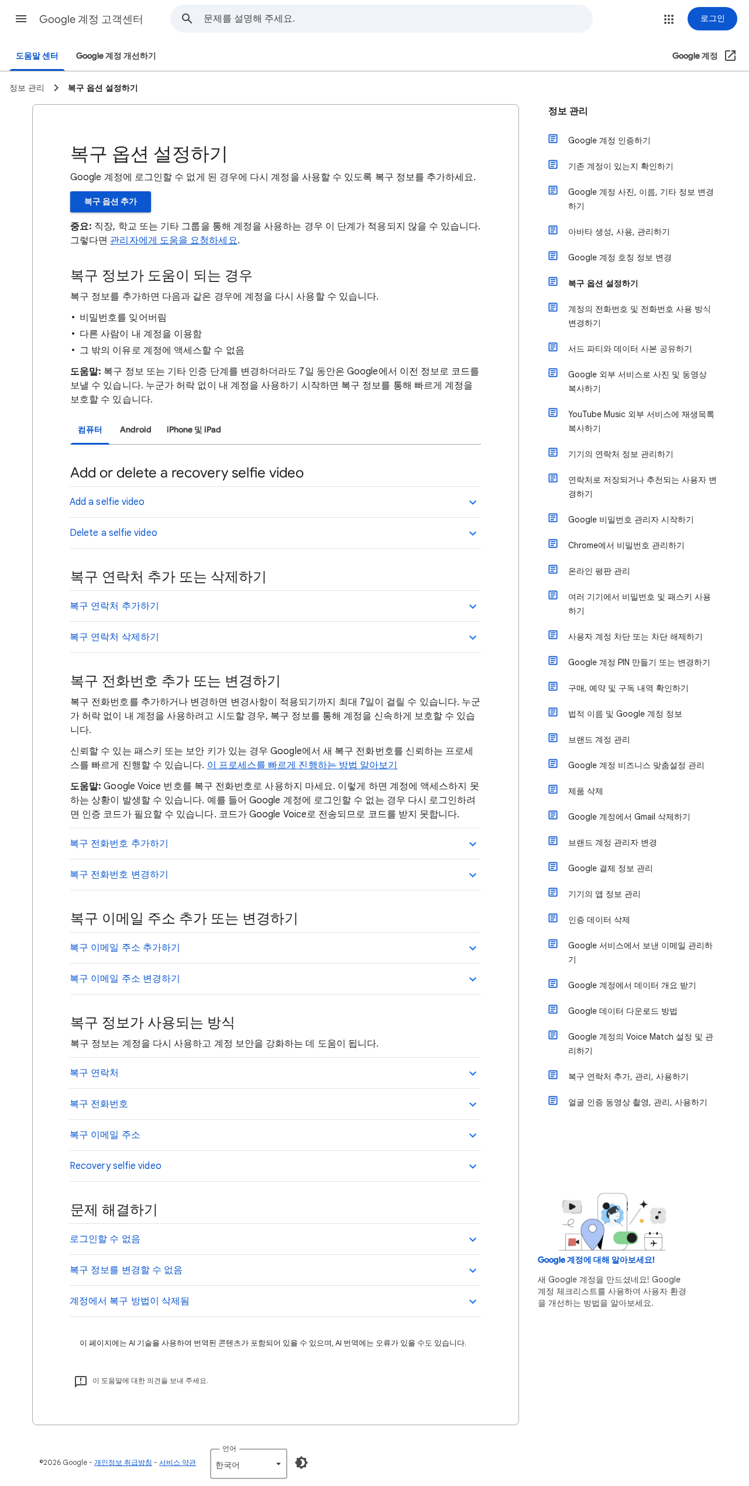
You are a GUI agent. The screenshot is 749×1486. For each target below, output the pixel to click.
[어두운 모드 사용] (301, 1463)
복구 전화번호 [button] (99, 1104)
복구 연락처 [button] (94, 1073)
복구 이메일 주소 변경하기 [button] (125, 979)
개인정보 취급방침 (123, 1462)
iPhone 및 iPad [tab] (194, 430)
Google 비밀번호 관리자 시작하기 (631, 519)
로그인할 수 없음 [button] (105, 1239)
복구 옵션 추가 (110, 202)
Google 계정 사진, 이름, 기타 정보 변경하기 (641, 199)
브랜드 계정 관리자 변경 (612, 842)
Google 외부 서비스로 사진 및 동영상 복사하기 (637, 381)
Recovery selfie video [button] (116, 1166)
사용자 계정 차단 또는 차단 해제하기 (635, 636)
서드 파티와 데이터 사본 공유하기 (630, 348)
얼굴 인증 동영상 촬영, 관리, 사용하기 (637, 1102)
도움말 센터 (37, 56)
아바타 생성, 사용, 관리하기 (619, 231)
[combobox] (398, 18)
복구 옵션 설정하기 (603, 283)
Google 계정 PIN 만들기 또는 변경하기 (639, 662)
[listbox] (248, 1464)
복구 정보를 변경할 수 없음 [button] (126, 1270)
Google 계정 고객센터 (91, 19)
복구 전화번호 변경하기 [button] (119, 874)
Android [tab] (136, 430)
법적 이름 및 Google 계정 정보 (625, 713)
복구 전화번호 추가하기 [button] (119, 843)
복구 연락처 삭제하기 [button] (114, 637)
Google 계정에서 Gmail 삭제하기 (629, 816)
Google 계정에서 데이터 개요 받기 (632, 985)
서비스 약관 (177, 1462)
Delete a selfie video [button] (113, 533)
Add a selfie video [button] (107, 502)
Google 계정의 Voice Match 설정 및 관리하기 (640, 1043)
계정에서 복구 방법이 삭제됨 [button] (130, 1301)
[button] (21, 19)
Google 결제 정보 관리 (610, 868)
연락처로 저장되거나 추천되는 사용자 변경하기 (642, 486)
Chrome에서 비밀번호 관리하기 (626, 545)
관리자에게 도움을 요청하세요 (173, 240)
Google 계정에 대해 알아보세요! (596, 1260)
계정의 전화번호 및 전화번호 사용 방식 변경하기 (639, 316)
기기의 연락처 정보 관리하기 (621, 454)
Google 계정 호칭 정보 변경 (620, 257)
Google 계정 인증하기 (609, 140)
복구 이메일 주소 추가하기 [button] (125, 948)
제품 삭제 (585, 791)
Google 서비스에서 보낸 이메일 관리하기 (640, 952)
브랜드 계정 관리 (599, 739)
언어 (229, 1448)
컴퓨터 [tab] (90, 430)
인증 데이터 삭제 (599, 919)
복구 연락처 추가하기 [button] (114, 606)
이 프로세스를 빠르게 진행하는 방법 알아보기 (302, 765)
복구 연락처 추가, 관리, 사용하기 (628, 1076)
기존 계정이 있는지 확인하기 (621, 166)
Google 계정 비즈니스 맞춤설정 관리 (636, 765)
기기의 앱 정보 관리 (604, 894)
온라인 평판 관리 (599, 571)
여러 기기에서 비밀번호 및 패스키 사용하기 (639, 603)
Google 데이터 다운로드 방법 (623, 1011)
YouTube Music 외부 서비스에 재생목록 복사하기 (641, 421)
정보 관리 (568, 111)
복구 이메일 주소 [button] (105, 1135)
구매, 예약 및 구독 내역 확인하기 (628, 688)
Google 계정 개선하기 (116, 56)
